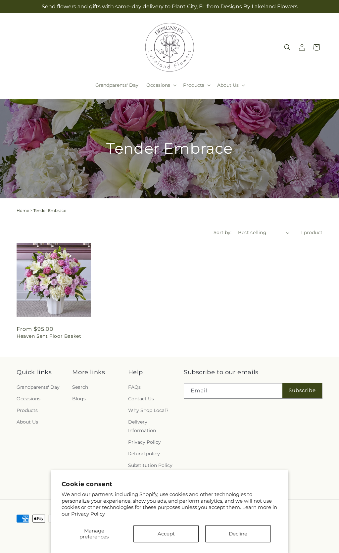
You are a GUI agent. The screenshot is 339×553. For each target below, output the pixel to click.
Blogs (79, 399)
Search (80, 387)
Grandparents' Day (38, 387)
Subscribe (302, 390)
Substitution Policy (150, 465)
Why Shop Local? (148, 410)
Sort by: (222, 232)
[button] (160, 85)
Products (27, 410)
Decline (238, 533)
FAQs (134, 387)
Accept (166, 533)
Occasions (28, 399)
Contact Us (141, 399)
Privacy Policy (88, 514)
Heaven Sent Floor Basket (49, 336)
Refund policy (144, 454)
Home (23, 210)
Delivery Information (142, 426)
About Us (27, 422)
